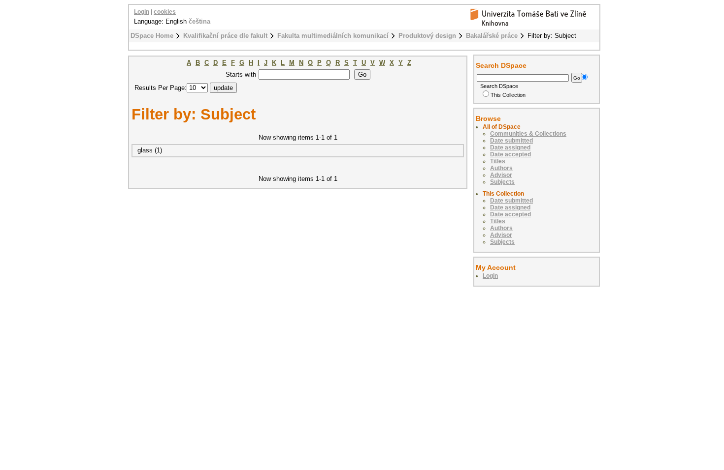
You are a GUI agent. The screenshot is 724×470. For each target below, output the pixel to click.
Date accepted (510, 154)
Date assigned (510, 147)
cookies (165, 12)
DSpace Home (152, 35)
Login (141, 12)
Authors (501, 168)
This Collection (508, 95)
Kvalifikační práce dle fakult (225, 35)
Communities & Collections (528, 133)
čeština (199, 21)
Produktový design (427, 35)
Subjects (502, 181)
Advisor (501, 175)
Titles (497, 161)
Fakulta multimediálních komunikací (333, 35)
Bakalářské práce (492, 35)
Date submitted (511, 140)
